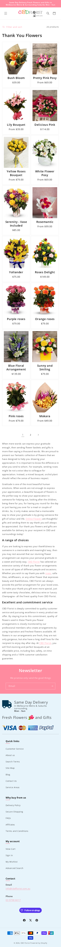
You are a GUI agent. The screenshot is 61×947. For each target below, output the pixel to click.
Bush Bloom (16, 78)
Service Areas (13, 787)
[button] (6, 13)
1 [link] (23, 434)
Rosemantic (44, 222)
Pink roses (16, 416)
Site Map (10, 768)
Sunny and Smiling (44, 367)
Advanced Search (14, 868)
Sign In (9, 855)
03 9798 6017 (13, 900)
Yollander (16, 272)
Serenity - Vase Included (16, 223)
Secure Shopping (14, 811)
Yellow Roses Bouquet (16, 173)
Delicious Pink (44, 125)
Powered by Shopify (38, 943)
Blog (8, 774)
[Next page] (38, 435)
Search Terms (13, 761)
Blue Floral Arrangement (16, 367)
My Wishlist (12, 861)
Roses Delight (45, 272)
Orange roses (45, 319)
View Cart (10, 849)
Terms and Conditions (17, 831)
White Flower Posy (44, 173)
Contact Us (11, 781)
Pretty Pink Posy (45, 78)
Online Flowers (34, 518)
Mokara (44, 416)
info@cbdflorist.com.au (18, 888)
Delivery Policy (13, 805)
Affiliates (10, 824)
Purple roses (16, 319)
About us (10, 755)
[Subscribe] (52, 686)
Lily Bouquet (16, 125)
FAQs (8, 818)
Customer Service (15, 748)
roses (48, 573)
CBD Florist (34, 561)
